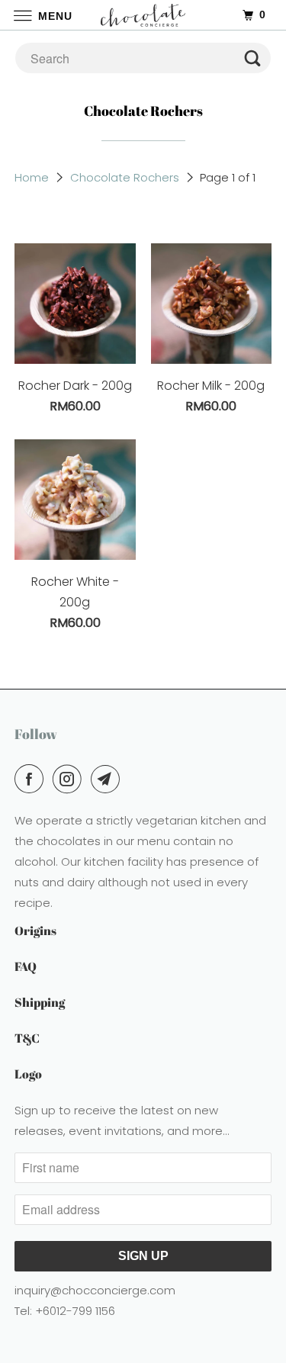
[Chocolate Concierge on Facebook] (32, 778)
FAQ (25, 966)
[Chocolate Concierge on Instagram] (70, 778)
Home (31, 177)
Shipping (39, 1002)
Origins (35, 930)
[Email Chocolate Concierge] (108, 778)
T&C (27, 1038)
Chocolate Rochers (124, 177)
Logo (28, 1074)
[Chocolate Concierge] (143, 15)
